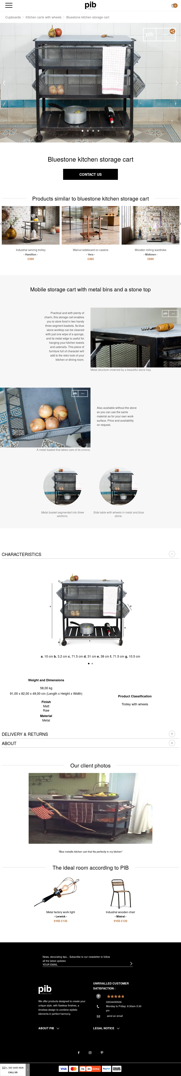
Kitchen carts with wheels (44, 17)
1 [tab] (82, 131)
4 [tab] (98, 131)
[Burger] (8, 5)
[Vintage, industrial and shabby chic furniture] (90, 5)
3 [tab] (93, 131)
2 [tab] (88, 131)
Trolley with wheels (135, 704)
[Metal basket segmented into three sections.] (62, 486)
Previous (4, 83)
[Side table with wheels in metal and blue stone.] (118, 486)
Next (177, 83)
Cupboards (13, 17)
